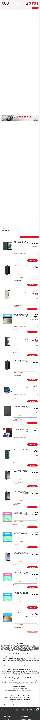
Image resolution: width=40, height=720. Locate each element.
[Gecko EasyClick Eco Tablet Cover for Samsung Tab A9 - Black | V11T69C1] (7, 342)
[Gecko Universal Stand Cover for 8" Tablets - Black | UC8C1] (7, 365)
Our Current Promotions (8, 718)
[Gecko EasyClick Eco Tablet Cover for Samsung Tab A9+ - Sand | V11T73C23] (7, 294)
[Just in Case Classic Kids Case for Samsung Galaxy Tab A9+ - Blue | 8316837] (7, 617)
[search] (18, 3)
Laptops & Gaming (7, 227)
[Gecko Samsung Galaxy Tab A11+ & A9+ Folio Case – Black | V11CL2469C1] (7, 475)
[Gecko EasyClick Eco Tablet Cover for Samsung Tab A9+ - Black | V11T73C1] (7, 246)
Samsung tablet (32, 645)
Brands (15, 8)
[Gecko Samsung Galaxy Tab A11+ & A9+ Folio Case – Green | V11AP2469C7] (7, 496)
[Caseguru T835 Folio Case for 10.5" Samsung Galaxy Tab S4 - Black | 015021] (7, 433)
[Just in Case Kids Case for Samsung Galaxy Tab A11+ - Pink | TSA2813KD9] (7, 517)
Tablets (13, 227)
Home (2, 227)
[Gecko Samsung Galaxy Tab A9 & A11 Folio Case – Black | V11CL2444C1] (7, 454)
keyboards (21, 660)
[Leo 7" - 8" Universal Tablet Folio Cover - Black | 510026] (7, 389)
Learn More (20, 281)
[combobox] (14, 3)
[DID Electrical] (5, 3)
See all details (15, 257)
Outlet (21, 8)
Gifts (18, 8)
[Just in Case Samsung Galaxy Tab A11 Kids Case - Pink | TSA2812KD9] (7, 577)
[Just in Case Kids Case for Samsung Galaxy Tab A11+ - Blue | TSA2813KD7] (7, 537)
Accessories (11, 8)
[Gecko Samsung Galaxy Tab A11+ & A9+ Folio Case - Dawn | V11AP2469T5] (7, 557)
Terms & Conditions (23, 718)
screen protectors (27, 701)
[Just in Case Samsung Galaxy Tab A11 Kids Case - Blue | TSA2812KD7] (7, 597)
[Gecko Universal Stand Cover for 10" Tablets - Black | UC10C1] (7, 270)
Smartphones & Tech (5, 8)
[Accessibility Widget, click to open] (38, 708)
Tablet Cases (5, 228)
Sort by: (10, 236)
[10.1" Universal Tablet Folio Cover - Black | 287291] (7, 411)
